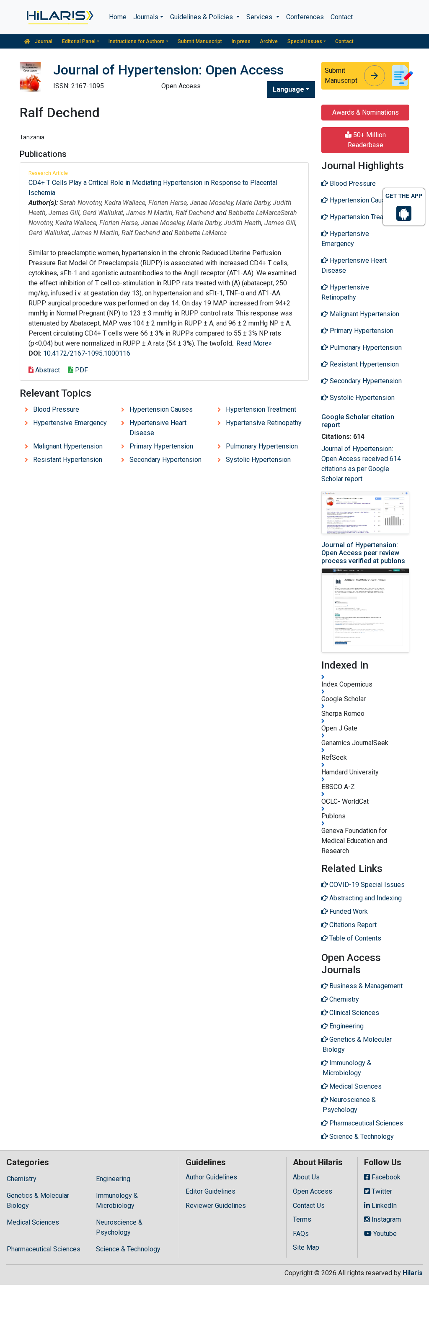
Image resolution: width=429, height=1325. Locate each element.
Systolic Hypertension (258, 460)
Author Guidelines (211, 1177)
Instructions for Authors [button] (137, 41)
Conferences (305, 17)
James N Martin (149, 213)
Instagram (385, 1219)
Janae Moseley (211, 203)
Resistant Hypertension (67, 460)
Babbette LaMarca (254, 213)
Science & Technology (128, 1249)
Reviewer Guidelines (216, 1206)
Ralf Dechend (195, 213)
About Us (306, 1177)
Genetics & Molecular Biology (38, 1201)
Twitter (381, 1191)
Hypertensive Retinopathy (264, 423)
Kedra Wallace (124, 203)
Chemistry (21, 1179)
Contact (342, 17)
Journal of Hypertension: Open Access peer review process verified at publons (363, 553)
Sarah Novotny (80, 203)
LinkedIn (383, 1206)
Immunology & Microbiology (117, 1201)
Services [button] (260, 17)
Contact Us (309, 1206)
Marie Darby (253, 203)
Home (118, 17)
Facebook (385, 1177)
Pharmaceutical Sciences (43, 1249)
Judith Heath (242, 223)
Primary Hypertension (161, 446)
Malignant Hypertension (68, 446)
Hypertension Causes (161, 409)
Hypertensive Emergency (70, 423)
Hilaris (413, 1273)
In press (241, 41)
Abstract (47, 370)
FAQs (301, 1234)
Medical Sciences (33, 1222)
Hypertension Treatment (261, 409)
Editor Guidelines (210, 1191)
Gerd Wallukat (103, 213)
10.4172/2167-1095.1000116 (86, 353)
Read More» (254, 343)
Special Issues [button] (304, 41)
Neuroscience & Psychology (119, 1227)
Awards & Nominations (365, 112)
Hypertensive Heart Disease (157, 428)
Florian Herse (167, 203)
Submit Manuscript (200, 41)
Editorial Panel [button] (79, 41)
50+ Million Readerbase (367, 140)
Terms (302, 1219)
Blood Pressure (56, 409)
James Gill (64, 213)
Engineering (113, 1179)
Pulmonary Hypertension (262, 446)
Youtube (384, 1234)
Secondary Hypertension (165, 460)
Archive (269, 41)
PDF (80, 370)
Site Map (306, 1247)
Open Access (312, 1191)
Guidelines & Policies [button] (202, 17)
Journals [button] (145, 17)
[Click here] (59, 17)
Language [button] (288, 89)
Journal (43, 41)
